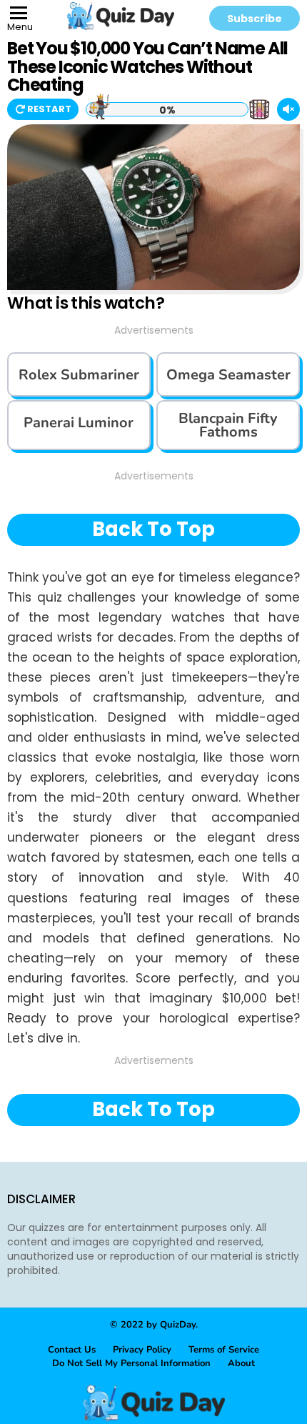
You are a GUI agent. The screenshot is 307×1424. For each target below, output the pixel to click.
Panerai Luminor (79, 422)
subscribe (254, 18)
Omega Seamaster (228, 375)
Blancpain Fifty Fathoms (228, 425)
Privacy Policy (142, 1349)
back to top (153, 529)
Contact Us (72, 1349)
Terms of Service (223, 1349)
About (241, 1363)
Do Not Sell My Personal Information (131, 1363)
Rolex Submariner (79, 375)
